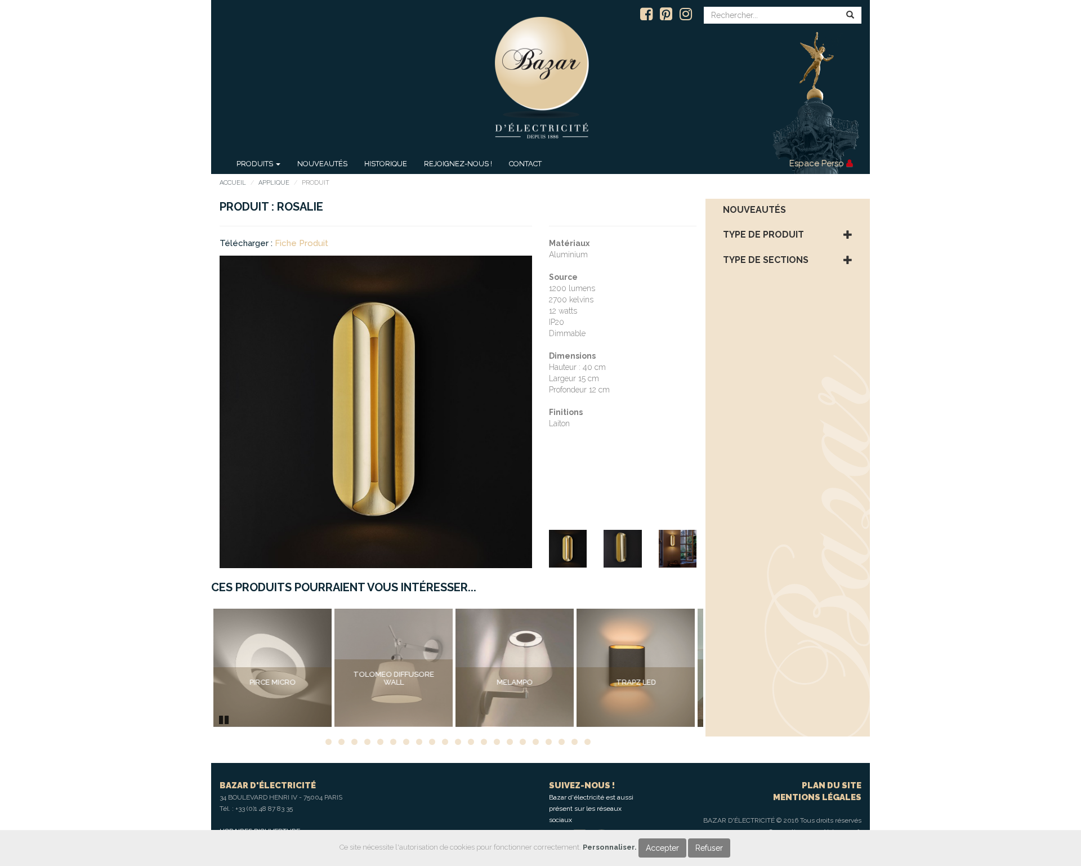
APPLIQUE (273, 182)
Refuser (709, 847)
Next (720, 668)
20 (574, 742)
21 (587, 742)
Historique (385, 163)
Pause (224, 718)
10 (445, 742)
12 (471, 742)
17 (536, 742)
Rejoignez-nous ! (458, 163)
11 (458, 742)
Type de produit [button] (763, 235)
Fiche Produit (301, 243)
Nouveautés (322, 163)
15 (510, 742)
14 (497, 742)
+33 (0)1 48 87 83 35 (264, 809)
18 (549, 742)
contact (525, 163)
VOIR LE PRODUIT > (272, 706)
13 (484, 742)
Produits (255, 163)
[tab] (787, 210)
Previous (196, 668)
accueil (233, 182)
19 (562, 742)
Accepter (662, 847)
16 (523, 742)
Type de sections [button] (765, 260)
